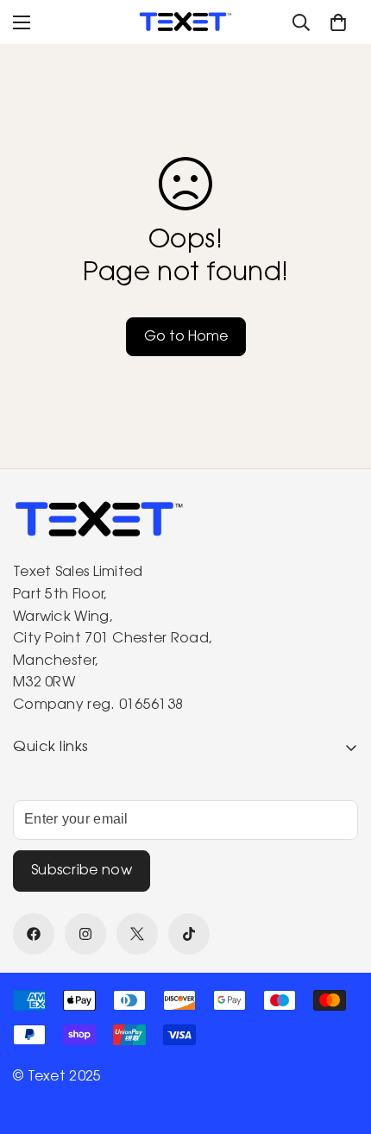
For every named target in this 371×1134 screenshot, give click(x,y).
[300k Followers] (33, 934)
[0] (338, 22)
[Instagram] (85, 934)
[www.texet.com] (185, 22)
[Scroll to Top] (340, 1042)
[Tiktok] (189, 934)
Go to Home (186, 336)
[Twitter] (137, 934)
